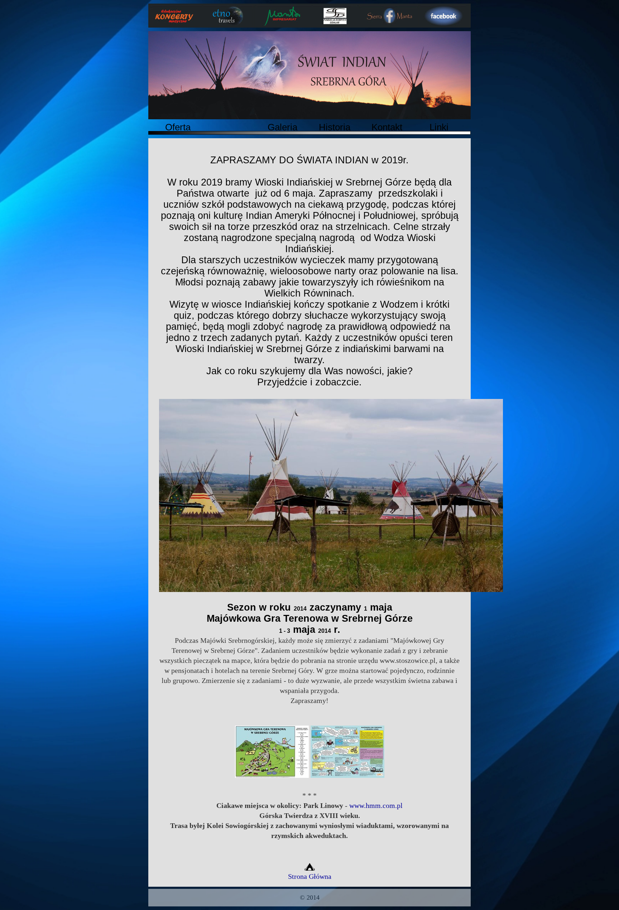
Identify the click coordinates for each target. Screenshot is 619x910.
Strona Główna (309, 876)
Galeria (282, 127)
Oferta (178, 127)
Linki (439, 127)
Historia (334, 127)
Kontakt (386, 127)
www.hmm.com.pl (376, 805)
